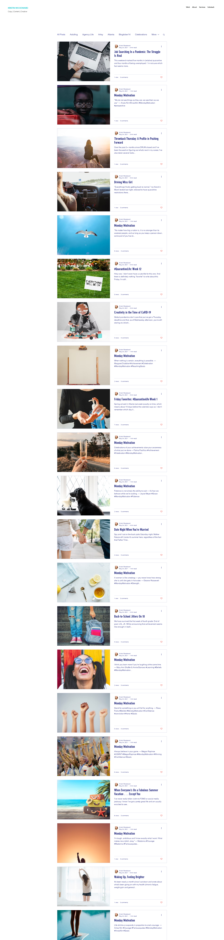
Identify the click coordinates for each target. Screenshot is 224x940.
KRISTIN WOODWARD (18, 8)
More (154, 34)
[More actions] (162, 46)
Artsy (100, 34)
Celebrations (141, 34)
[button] (164, 35)
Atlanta (111, 34)
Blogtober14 (124, 34)
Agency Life (88, 34)
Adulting (74, 34)
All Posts (61, 34)
